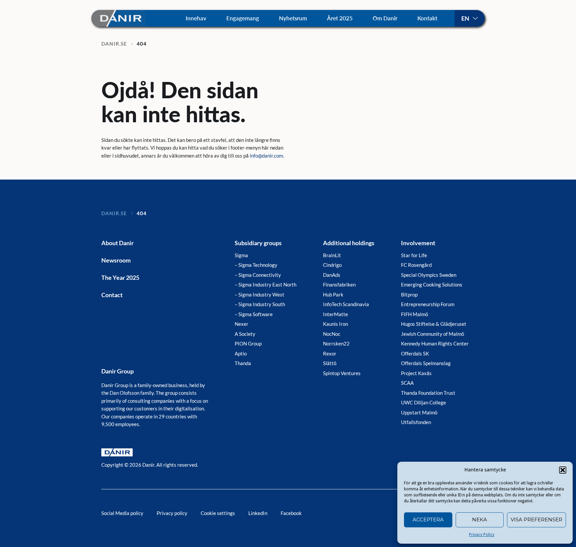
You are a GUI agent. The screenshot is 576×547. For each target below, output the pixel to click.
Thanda (243, 363)
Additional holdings (348, 243)
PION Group (248, 343)
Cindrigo (332, 265)
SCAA (407, 383)
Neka (479, 519)
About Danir (117, 243)
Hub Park (333, 294)
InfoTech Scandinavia (346, 304)
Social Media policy (122, 513)
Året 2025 (340, 18)
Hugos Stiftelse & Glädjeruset (433, 324)
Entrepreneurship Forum (427, 304)
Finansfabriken (339, 284)
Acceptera (428, 519)
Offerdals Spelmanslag (426, 363)
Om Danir (385, 18)
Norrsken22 (336, 343)
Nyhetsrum (293, 18)
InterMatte (335, 314)
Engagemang (242, 18)
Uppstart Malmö (419, 412)
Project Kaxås (416, 373)
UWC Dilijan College (423, 402)
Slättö (329, 363)
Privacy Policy (481, 534)
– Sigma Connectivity (258, 275)
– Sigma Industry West (259, 294)
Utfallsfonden (416, 422)
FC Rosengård (416, 265)
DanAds (331, 275)
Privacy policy (172, 513)
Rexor (329, 353)
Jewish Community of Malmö (432, 334)
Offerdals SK (415, 353)
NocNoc (331, 334)
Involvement (418, 243)
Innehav (196, 18)
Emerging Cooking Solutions (431, 284)
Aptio (241, 353)
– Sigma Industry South (260, 304)
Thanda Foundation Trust (428, 393)
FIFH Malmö (414, 314)
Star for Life (414, 255)
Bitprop (409, 294)
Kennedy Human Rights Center (435, 343)
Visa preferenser (536, 519)
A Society (245, 334)
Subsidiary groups (258, 243)
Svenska (469, 18)
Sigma (241, 255)
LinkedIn (257, 513)
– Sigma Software (254, 314)
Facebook (291, 513)
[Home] (118, 18)
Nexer (241, 324)
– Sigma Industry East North (265, 284)
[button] (562, 470)
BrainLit (332, 255)
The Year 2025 (120, 277)
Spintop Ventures (342, 373)
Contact (112, 294)
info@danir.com (266, 156)
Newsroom (116, 260)
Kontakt (427, 18)
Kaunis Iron (335, 324)
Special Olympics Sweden (428, 275)
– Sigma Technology (256, 265)
